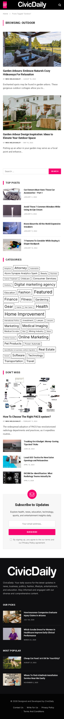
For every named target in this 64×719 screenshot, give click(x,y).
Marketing (11, 326)
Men (24, 331)
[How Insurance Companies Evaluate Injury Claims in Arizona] (12, 617)
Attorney (20, 268)
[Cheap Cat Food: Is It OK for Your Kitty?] (12, 663)
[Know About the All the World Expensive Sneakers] (12, 228)
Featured (43, 291)
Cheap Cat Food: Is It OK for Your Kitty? (42, 658)
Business (53, 274)
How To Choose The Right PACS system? (27, 416)
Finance (11, 299)
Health (42, 306)
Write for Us (32, 707)
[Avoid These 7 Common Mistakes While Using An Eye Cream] (12, 211)
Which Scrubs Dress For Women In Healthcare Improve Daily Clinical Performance (39, 632)
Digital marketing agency (34, 284)
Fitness (26, 299)
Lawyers (50, 320)
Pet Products (12, 343)
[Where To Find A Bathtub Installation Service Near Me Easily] (12, 679)
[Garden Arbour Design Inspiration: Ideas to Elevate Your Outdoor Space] (32, 112)
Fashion (24, 292)
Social (6, 356)
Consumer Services (44, 278)
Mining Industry (36, 331)
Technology (35, 355)
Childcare (25, 278)
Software (18, 355)
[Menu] (5, 4)
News (49, 331)
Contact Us (18, 707)
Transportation (13, 361)
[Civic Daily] (32, 5)
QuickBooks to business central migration (19, 350)
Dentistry (7, 285)
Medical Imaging (35, 326)
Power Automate (32, 344)
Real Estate (47, 349)
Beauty (44, 273)
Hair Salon (28, 307)
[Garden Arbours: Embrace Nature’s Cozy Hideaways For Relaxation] (32, 49)
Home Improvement (24, 314)
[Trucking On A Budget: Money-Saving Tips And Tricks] (12, 446)
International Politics (11, 320)
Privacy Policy (28, 543)
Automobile (34, 268)
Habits (19, 307)
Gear (8, 306)
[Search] (59, 4)
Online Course (9, 338)
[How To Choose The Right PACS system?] (32, 395)
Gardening (41, 299)
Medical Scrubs (11, 331)
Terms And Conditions (34, 711)
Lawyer (39, 320)
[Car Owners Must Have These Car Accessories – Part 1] (12, 194)
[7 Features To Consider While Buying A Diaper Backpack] (12, 245)
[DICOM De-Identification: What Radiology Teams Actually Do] (12, 478)
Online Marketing (33, 337)
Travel (30, 361)
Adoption (7, 268)
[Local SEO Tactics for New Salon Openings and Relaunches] (12, 462)
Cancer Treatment (10, 279)
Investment (28, 320)
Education (9, 292)
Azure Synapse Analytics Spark (20, 273)
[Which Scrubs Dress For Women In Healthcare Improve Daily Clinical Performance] (12, 634)
